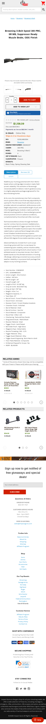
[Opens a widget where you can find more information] (37, 720)
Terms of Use (23, 619)
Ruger (23, 589)
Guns (23, 557)
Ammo (23, 560)
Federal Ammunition (23, 599)
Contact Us (23, 624)
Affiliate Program (23, 546)
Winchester (23, 594)
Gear (23, 567)
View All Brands (23, 604)
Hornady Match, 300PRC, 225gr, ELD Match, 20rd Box (33, 383)
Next (41, 402)
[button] (23, 664)
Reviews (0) (25, 172)
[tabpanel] (12, 383)
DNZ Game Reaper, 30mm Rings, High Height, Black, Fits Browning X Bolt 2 (31, 430)
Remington (23, 601)
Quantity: (11, 96)
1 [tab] (14, 402)
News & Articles (23, 537)
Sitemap (23, 544)
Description (11, 172)
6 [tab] (32, 402)
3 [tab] (21, 402)
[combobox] (21, 9)
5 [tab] (28, 402)
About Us (23, 539)
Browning (23, 580)
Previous (4, 402)
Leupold (23, 596)
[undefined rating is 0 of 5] (11, 120)
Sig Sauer (23, 587)
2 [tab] (18, 402)
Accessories (23, 564)
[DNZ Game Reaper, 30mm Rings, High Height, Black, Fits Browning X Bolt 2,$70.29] (33, 420)
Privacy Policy (23, 622)
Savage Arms (23, 582)
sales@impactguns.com (23, 524)
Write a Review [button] (34, 120)
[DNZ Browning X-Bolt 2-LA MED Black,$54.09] (12, 420)
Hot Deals (23, 569)
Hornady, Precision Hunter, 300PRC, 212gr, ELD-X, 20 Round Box (11, 383)
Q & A (11, 176)
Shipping (23, 542)
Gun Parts (23, 562)
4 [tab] (25, 402)
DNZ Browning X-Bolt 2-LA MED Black (12, 428)
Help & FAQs (23, 617)
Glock (23, 592)
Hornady (23, 585)
